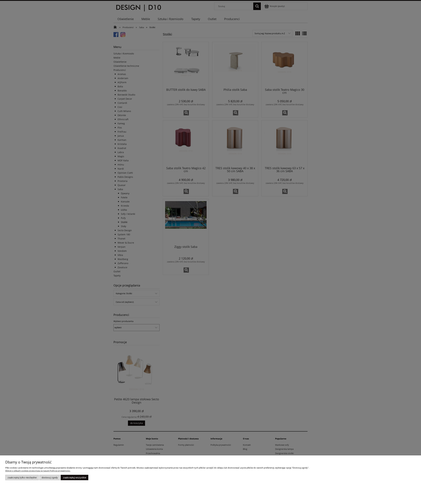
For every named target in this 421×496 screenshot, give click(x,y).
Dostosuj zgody (50, 477)
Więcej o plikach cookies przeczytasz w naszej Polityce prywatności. (37, 470)
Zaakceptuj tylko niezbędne (22, 477)
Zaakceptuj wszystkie (74, 477)
